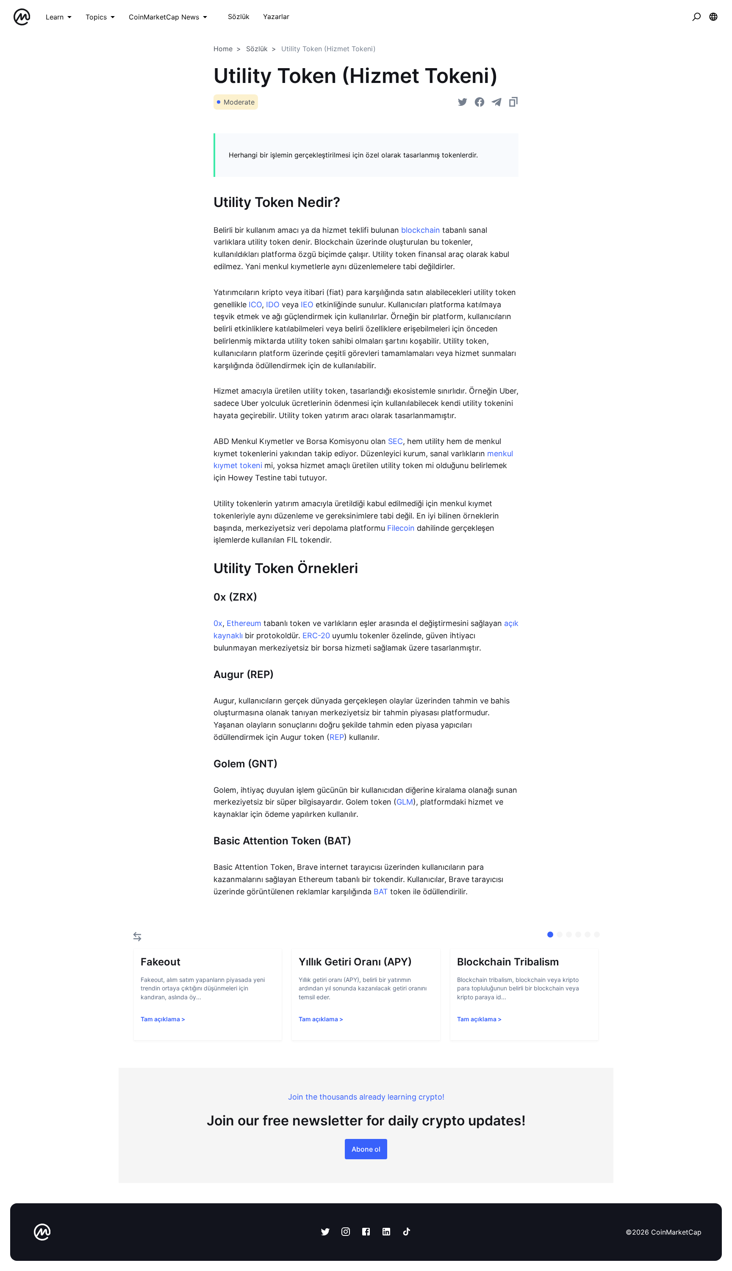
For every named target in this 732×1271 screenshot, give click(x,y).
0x (218, 623)
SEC (395, 441)
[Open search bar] (696, 16)
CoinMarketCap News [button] (164, 17)
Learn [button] (55, 17)
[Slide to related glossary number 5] (597, 934)
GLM (404, 801)
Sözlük (257, 48)
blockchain (420, 230)
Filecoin (401, 528)
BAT (381, 891)
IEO (307, 304)
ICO (255, 304)
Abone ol (366, 1149)
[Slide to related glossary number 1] (560, 934)
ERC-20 (316, 635)
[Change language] (713, 16)
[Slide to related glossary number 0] (550, 934)
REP (337, 737)
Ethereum (244, 623)
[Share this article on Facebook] (479, 102)
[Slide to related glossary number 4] (588, 934)
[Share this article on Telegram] (496, 102)
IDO (273, 304)
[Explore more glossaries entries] (137, 937)
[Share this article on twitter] (463, 102)
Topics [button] (96, 17)
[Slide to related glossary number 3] (578, 934)
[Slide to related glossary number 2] (569, 934)
